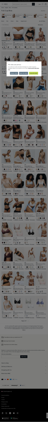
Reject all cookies (23, 73)
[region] (24, 68)
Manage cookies (14, 73)
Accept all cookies (33, 73)
